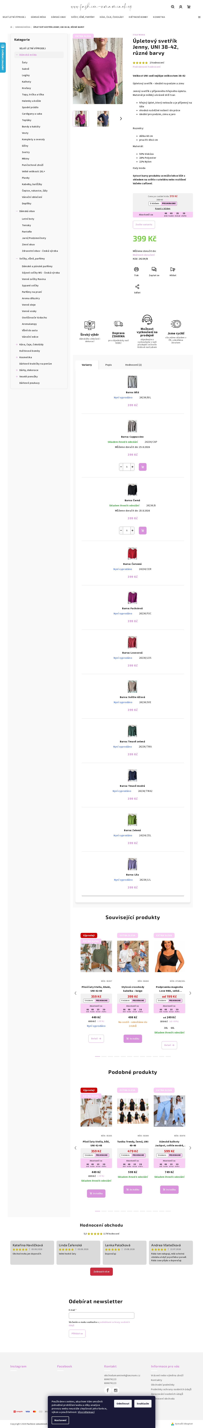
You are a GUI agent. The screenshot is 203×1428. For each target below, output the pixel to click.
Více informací (86, 1412)
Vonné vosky (29, 311)
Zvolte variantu (144, 224)
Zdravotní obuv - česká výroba (40, 251)
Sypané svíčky (30, 285)
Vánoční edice (30, 337)
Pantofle (27, 231)
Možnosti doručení (144, 255)
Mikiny (25, 158)
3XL (166, 1028)
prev (75, 993)
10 (161, 1056)
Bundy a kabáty (31, 126)
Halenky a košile (31, 101)
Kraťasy (26, 88)
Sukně (25, 69)
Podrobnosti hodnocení (147, 67)
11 (168, 1056)
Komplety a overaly (33, 139)
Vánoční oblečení (32, 197)
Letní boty (28, 219)
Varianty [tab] (87, 365)
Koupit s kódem (162, 208)
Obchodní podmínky (163, 1384)
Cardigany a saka (32, 114)
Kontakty (156, 1380)
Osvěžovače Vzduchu (34, 317)
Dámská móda (28, 55)
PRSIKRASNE (169, 203)
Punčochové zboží (32, 165)
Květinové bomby (29, 351)
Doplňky (26, 203)
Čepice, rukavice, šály (35, 190)
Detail (94, 1038)
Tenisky (26, 225)
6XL (173, 1028)
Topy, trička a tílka (33, 94)
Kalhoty (26, 81)
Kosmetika (25, 357)
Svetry (26, 152)
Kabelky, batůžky (32, 184)
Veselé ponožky (28, 376)
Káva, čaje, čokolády (31, 344)
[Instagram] (115, 1390)
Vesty (25, 133)
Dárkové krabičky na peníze (35, 363)
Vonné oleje (29, 305)
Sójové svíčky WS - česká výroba (41, 272)
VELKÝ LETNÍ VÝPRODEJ (32, 48)
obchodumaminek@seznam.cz (122, 1375)
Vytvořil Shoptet (184, 1423)
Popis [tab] (108, 365)
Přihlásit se (77, 1333)
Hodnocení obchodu (101, 1224)
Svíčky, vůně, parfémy (32, 258)
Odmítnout (123, 1403)
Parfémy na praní (32, 292)
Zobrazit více (101, 1271)
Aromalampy (29, 324)
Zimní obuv (28, 244)
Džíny (25, 146)
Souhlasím (143, 1403)
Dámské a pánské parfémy (37, 266)
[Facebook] (108, 1390)
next (190, 993)
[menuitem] (14, 17)
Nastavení (60, 1420)
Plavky (26, 178)
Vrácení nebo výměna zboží (167, 1375)
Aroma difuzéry (31, 298)
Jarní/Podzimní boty (34, 238)
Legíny (26, 75)
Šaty (25, 62)
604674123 (110, 1379)
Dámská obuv (27, 211)
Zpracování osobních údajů (167, 1394)
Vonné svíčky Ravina (34, 279)
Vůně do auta (30, 330)
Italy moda (139, 34)
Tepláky (26, 120)
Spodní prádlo (30, 107)
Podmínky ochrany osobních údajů (171, 1389)
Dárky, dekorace (29, 370)
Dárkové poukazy (29, 383)
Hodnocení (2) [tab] (133, 365)
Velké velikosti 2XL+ (33, 171)
